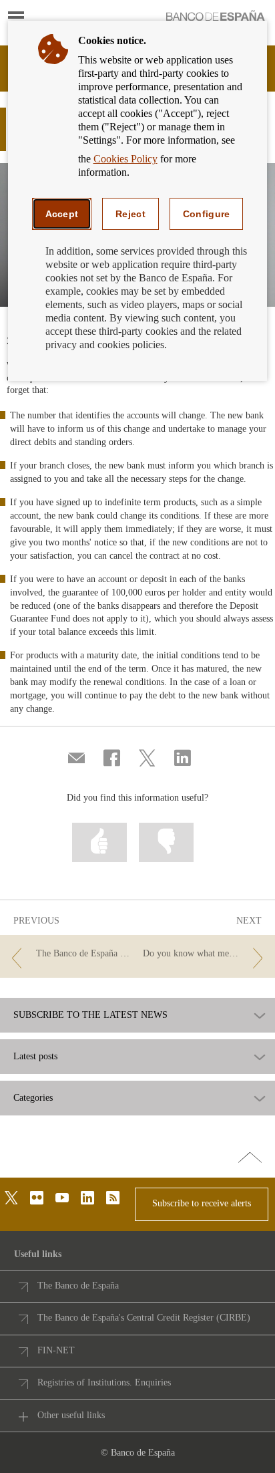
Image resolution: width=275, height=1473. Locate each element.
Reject (130, 214)
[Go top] (250, 1158)
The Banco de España (78, 1286)
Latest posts (35, 1056)
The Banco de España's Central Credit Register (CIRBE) (143, 1318)
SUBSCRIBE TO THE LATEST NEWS (90, 1015)
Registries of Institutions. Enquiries (104, 1382)
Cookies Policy (125, 158)
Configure (206, 214)
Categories (33, 1098)
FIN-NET (56, 1350)
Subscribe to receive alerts (201, 1203)
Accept (62, 214)
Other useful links (71, 1415)
